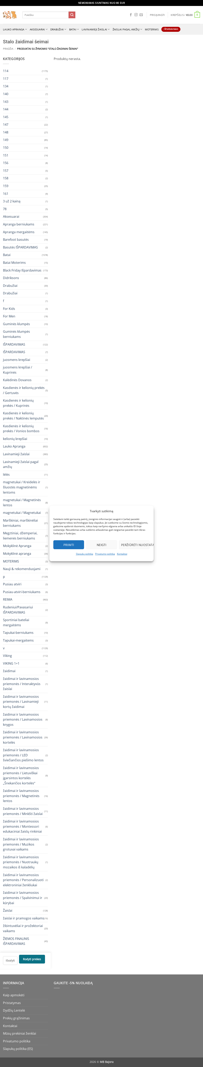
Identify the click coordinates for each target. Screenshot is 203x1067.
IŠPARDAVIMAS (14, 344)
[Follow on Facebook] (130, 15)
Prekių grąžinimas (16, 1018)
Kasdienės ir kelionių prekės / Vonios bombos (21, 428)
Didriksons (11, 278)
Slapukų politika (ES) (18, 1049)
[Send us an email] (141, 15)
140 (5, 94)
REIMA (7, 599)
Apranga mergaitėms (18, 232)
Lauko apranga (13, 29)
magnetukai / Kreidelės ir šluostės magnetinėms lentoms (21, 487)
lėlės (6, 474)
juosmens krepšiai (16, 359)
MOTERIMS (152, 29)
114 (5, 71)
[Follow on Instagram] (136, 15)
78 (5, 209)
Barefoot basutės (16, 239)
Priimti (68, 545)
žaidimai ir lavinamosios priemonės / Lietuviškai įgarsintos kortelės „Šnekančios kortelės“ (21, 775)
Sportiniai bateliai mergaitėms (16, 622)
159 (5, 186)
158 (5, 178)
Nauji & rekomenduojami (21, 569)
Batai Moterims (14, 262)
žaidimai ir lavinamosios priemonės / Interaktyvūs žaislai (21, 684)
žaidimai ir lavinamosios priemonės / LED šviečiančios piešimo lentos (23, 755)
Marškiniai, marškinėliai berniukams (20, 523)
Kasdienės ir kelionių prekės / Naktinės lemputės (23, 415)
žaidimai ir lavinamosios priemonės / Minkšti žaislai (23, 811)
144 (5, 109)
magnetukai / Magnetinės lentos (22, 502)
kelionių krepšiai (15, 438)
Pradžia (8, 48)
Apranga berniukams (18, 224)
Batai (72, 29)
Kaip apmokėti (13, 995)
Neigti (101, 545)
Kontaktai (122, 554)
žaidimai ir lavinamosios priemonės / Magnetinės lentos (21, 796)
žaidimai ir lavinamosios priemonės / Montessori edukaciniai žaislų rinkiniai (22, 826)
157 (5, 170)
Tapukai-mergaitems (18, 640)
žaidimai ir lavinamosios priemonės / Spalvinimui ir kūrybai (22, 897)
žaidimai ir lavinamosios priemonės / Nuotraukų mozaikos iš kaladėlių (21, 862)
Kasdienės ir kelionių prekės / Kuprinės (18, 403)
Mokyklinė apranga (17, 553)
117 (5, 78)
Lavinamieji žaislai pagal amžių (20, 464)
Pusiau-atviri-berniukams (21, 592)
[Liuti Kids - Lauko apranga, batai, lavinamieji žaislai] (9, 15)
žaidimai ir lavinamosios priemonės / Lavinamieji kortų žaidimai (21, 701)
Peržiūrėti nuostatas (135, 545)
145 (5, 117)
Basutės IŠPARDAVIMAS (20, 247)
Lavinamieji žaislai (94, 29)
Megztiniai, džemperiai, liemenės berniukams (20, 535)
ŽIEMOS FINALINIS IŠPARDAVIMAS (16, 941)
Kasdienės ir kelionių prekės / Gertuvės (24, 390)
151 (5, 155)
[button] (157, 14)
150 (5, 147)
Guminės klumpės (16, 324)
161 (5, 193)
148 (5, 132)
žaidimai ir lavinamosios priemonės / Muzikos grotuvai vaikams (21, 844)
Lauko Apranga (14, 446)
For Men (9, 316)
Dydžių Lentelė (14, 1010)
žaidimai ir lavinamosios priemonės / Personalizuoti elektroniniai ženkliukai (23, 880)
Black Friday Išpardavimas (22, 270)
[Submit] (72, 15)
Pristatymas (12, 1003)
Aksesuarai (37, 29)
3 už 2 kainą (11, 201)
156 (5, 163)
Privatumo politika (105, 554)
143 (5, 101)
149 (5, 140)
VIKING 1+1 (11, 663)
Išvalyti (10, 960)
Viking (7, 655)
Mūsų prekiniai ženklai (19, 1033)
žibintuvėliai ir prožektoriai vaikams (23, 928)
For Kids (9, 308)
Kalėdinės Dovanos (17, 380)
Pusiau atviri (12, 584)
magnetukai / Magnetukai (22, 512)
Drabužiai (57, 29)
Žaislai (7, 910)
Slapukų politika (84, 554)
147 (5, 124)
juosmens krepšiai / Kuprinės (17, 370)
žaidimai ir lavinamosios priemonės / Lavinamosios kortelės (22, 737)
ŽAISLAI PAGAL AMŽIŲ (126, 29)
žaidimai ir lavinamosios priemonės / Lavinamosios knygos (22, 719)
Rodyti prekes (32, 959)
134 (5, 86)
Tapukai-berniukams (18, 632)
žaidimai (9, 671)
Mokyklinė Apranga (17, 546)
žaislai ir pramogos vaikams (23, 918)
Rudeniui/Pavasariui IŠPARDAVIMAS (18, 610)
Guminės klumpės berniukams (16, 334)
